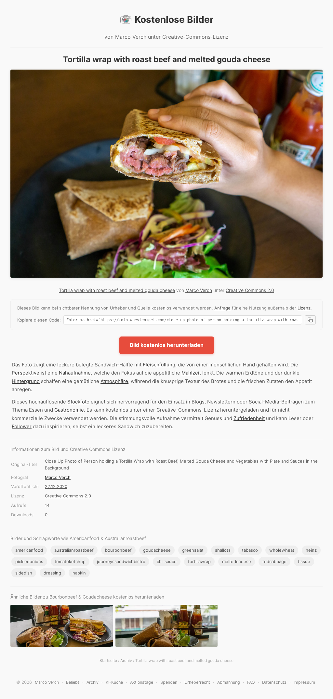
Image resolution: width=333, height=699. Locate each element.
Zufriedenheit (249, 418)
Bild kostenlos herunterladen (167, 345)
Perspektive (25, 373)
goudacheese (157, 550)
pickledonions (29, 561)
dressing (52, 572)
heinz (311, 550)
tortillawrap (199, 561)
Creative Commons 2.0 (250, 290)
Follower (22, 426)
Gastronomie (69, 410)
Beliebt (72, 682)
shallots (223, 550)
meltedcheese (236, 561)
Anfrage (222, 307)
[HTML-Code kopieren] (310, 319)
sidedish (23, 572)
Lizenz (304, 307)
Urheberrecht (197, 682)
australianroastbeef (74, 550)
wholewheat (281, 550)
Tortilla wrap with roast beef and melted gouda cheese (117, 290)
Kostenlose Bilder (174, 19)
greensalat (193, 550)
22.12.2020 (56, 486)
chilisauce (167, 561)
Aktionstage (141, 682)
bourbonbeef (118, 550)
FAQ (251, 682)
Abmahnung (228, 682)
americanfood (29, 550)
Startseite (108, 660)
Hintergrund (26, 381)
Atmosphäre (114, 381)
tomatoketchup (70, 561)
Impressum (304, 682)
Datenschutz (274, 682)
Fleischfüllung (159, 365)
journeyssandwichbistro (121, 561)
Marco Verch (198, 290)
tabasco (250, 550)
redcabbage (274, 561)
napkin (79, 572)
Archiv (126, 660)
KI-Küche (114, 682)
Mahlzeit (191, 373)
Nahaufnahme (75, 373)
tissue (304, 561)
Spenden (168, 682)
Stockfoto (78, 402)
